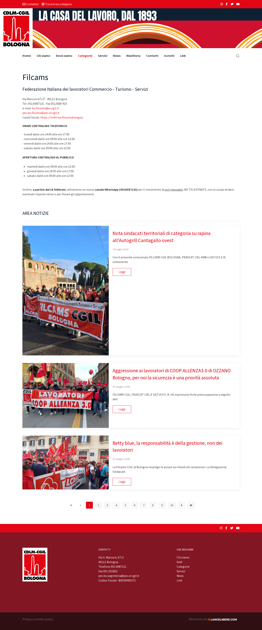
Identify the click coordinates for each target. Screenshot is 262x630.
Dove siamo (64, 56)
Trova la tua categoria (58, 4)
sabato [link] (28, 148)
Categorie (85, 56)
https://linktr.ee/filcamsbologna (61, 117)
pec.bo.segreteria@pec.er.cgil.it (118, 576)
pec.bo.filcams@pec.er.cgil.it (40, 113)
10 (172, 505)
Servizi (102, 56)
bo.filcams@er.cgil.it (45, 108)
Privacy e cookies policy (37, 619)
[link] (28, 148)
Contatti (152, 56)
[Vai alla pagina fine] (191, 505)
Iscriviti (169, 56)
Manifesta (133, 56)
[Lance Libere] (224, 619)
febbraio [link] (60, 190)
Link (183, 56)
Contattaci (32, 4)
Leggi (122, 272)
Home (26, 56)
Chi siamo (43, 56)
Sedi (179, 562)
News (117, 56)
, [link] (66, 190)
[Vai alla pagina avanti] (181, 505)
